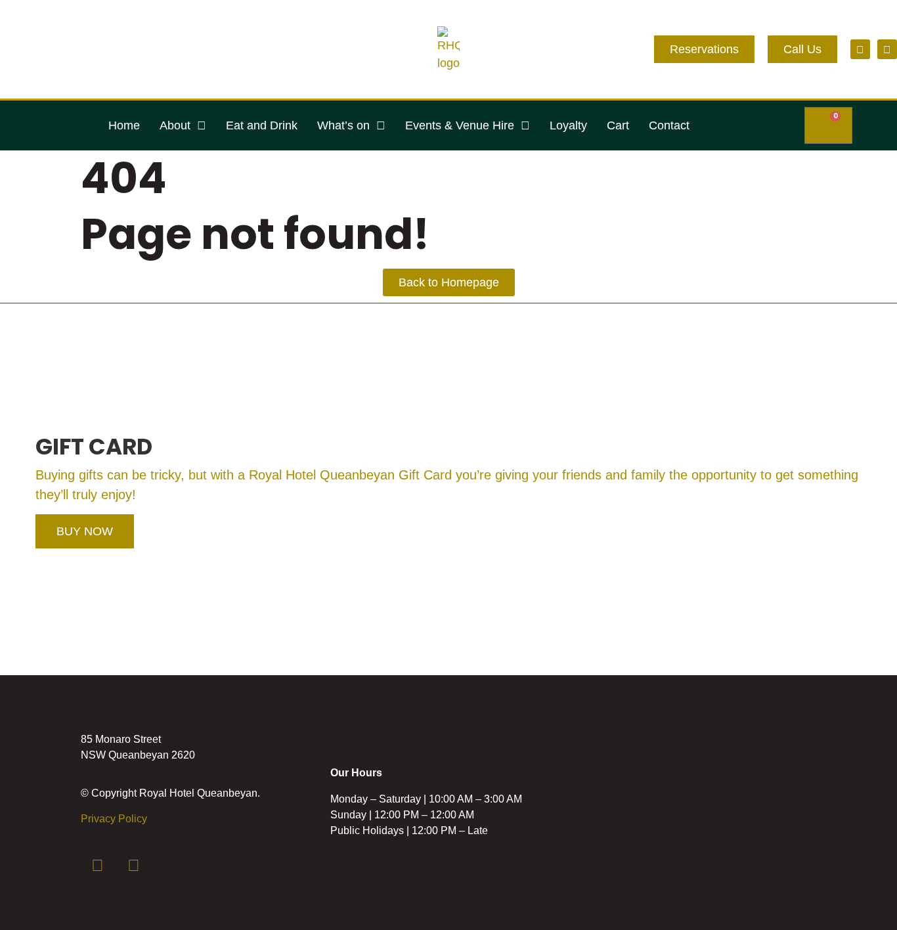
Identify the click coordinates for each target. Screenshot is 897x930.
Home (124, 125)
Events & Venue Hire (459, 125)
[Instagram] (887, 49)
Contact (669, 125)
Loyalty (568, 125)
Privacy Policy (114, 818)
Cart (618, 125)
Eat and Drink (261, 125)
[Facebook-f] (860, 49)
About (175, 125)
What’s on (343, 125)
